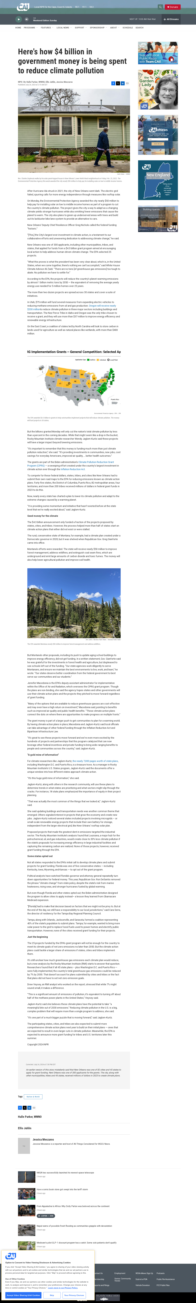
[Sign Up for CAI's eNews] (158, 135)
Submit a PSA (141, 1279)
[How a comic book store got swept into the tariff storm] (26, 1194)
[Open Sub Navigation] (37, 28)
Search (140, 28)
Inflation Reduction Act (73, 469)
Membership (98, 1279)
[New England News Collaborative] (158, 180)
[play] (19, 19)
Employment (120, 1273)
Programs (29, 28)
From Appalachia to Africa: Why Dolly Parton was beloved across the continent (73, 1206)
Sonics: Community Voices (123, 1280)
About (113, 28)
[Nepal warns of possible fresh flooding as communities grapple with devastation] (26, 1230)
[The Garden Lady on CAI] (158, 89)
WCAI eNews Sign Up (144, 1273)
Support (79, 28)
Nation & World (33, 1097)
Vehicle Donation (143, 1285)
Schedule (128, 28)
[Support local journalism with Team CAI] (158, 53)
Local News (63, 28)
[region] (48, 1275)
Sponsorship (97, 28)
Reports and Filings (101, 1285)
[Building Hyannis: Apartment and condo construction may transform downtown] (158, 219)
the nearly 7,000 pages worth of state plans (95, 761)
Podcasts (161, 1273)
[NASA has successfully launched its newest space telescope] (26, 1177)
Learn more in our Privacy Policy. (63, 1288)
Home (18, 28)
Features (46, 28)
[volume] (26, 19)
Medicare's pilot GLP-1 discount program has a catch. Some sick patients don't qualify (77, 1242)
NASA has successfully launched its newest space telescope (65, 1172)
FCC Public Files (163, 1285)
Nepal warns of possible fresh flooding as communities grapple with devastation (74, 1226)
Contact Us (98, 1273)
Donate (174, 7)
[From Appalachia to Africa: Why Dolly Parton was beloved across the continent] (26, 1210)
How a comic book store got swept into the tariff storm (62, 1189)
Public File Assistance (166, 1279)
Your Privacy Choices (74, 1295)
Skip (52, 1295)
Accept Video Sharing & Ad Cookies (23, 1295)
